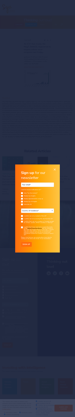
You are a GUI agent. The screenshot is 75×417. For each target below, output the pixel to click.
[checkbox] (37, 199)
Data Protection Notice (35, 228)
